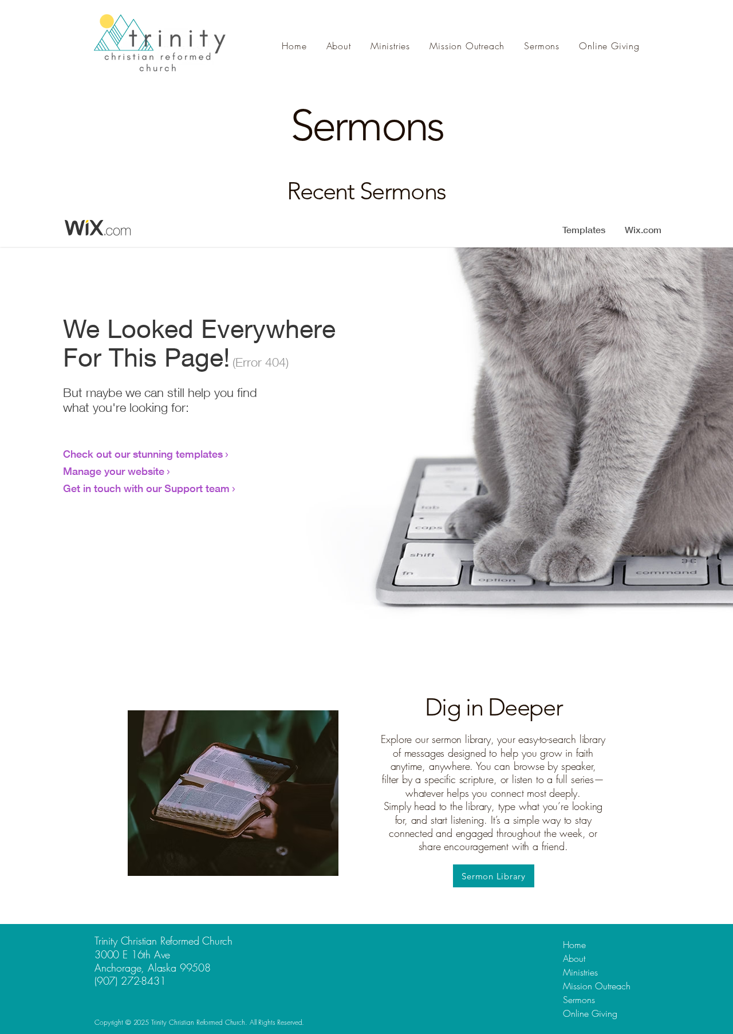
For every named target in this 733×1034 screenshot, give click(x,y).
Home (574, 944)
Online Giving (590, 1013)
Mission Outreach (596, 986)
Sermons (579, 999)
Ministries (580, 972)
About (574, 958)
